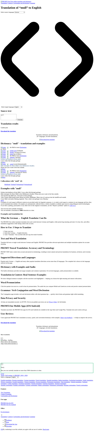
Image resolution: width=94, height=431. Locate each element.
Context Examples (6, 394)
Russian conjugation (70, 385)
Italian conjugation (43, 385)
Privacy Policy (53, 302)
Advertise (9, 426)
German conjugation (31, 385)
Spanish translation (52, 380)
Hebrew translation (6, 382)
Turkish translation (76, 382)
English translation (6, 380)
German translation (29, 380)
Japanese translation (60, 383)
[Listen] (3, 147)
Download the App (11, 424)
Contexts (10, 3)
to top (2, 374)
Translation (4, 3)
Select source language (7, 12)
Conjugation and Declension (9, 396)
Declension (23, 147)
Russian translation (17, 380)
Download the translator (8, 131)
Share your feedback (66, 317)
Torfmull (13, 184)
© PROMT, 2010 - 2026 (20, 375)
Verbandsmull (28, 184)
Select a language (6, 377)
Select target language (7, 107)
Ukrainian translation (24, 383)
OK (2, 429)
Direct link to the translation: (9, 342)
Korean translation (41, 382)
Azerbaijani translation (75, 380)
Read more (46, 429)
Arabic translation (88, 380)
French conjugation (82, 385)
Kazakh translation (17, 382)
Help (7, 422)
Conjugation (21, 3)
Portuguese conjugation (56, 385)
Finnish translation (36, 383)
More (2, 200)
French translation (41, 380)
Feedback (9, 420)
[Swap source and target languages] (47, 105)
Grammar (32, 3)
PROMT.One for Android (8, 404)
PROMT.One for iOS (7, 403)
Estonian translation (48, 383)
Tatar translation (65, 382)
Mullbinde (7, 184)
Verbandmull (20, 184)
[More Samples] (3, 162)
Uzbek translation (12, 383)
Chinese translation (29, 382)
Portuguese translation (53, 382)
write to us (72, 205)
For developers (5, 412)
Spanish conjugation (6, 385)
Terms (2, 375)
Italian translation (63, 380)
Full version (8, 375)
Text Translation (5, 392)
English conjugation (19, 385)
